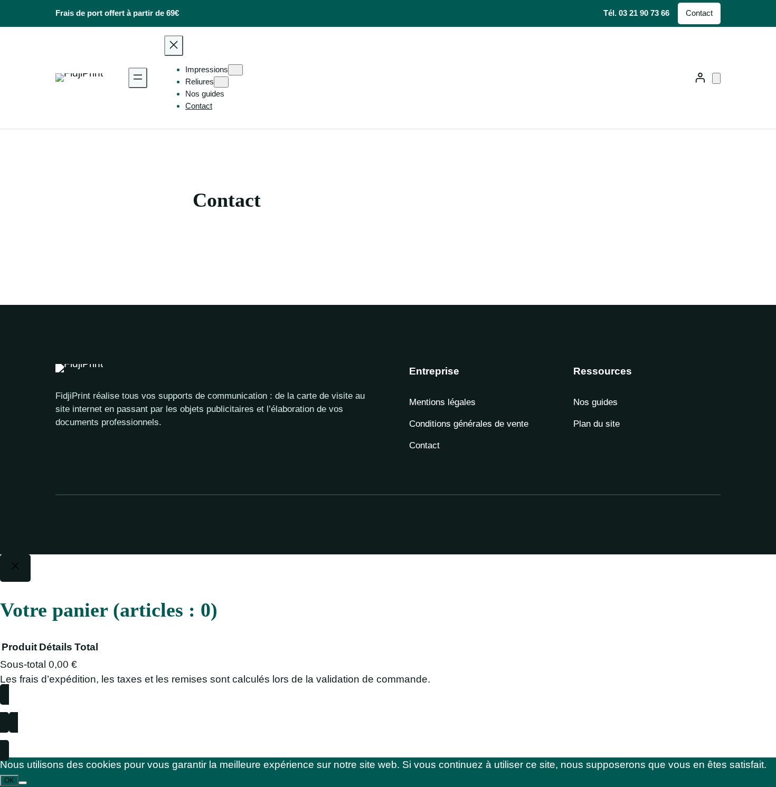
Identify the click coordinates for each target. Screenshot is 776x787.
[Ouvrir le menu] (137, 78)
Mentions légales (442, 402)
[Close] (15, 567)
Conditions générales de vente (468, 424)
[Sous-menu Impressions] (235, 69)
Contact (699, 12)
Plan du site (596, 424)
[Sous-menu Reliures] (221, 82)
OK (9, 780)
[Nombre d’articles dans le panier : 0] (716, 78)
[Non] (22, 782)
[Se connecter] (699, 77)
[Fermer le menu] (173, 45)
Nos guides (595, 402)
